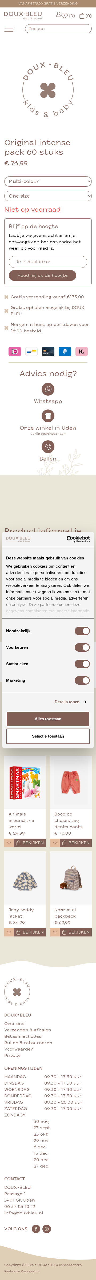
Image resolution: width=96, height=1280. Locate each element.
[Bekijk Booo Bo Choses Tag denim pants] (71, 782)
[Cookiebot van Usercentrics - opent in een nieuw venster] (68, 539)
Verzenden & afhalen (27, 1030)
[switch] (82, 647)
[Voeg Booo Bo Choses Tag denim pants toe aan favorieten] (55, 843)
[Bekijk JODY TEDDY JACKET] (25, 878)
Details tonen (67, 702)
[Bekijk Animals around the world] (25, 782)
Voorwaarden (19, 1049)
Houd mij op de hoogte (42, 275)
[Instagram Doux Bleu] (46, 1229)
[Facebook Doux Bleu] (36, 1229)
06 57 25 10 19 (19, 1206)
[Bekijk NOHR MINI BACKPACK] (71, 878)
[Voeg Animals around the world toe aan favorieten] (9, 843)
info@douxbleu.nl (23, 1213)
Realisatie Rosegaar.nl (21, 1271)
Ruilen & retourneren (28, 1042)
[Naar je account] (58, 16)
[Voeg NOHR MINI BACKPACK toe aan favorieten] (55, 932)
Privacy (12, 1055)
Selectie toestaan (48, 736)
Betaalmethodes (22, 1036)
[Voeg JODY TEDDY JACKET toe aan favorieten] (9, 932)
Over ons (14, 1023)
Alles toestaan (48, 719)
